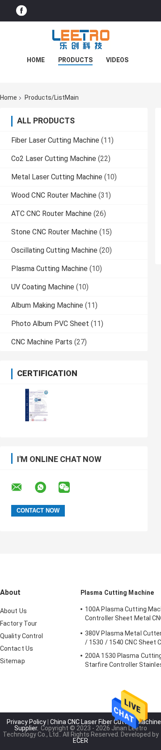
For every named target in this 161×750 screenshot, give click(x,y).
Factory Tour (18, 623)
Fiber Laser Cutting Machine (55, 140)
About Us (13, 610)
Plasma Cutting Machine (49, 268)
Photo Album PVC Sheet (50, 323)
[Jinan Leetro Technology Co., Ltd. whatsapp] (46, 487)
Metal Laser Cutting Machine (56, 177)
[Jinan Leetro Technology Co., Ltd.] (80, 39)
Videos (117, 60)
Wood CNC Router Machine (54, 195)
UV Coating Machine (42, 287)
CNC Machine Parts (41, 342)
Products (75, 60)
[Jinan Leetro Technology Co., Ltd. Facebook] (21, 11)
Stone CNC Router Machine (54, 232)
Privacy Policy (26, 721)
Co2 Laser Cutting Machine (53, 158)
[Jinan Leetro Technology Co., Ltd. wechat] (70, 487)
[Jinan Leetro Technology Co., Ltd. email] (22, 487)
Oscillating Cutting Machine (54, 250)
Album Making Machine (47, 305)
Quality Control (21, 636)
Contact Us (16, 648)
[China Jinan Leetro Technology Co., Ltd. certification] (37, 405)
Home (36, 60)
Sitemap (12, 661)
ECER (80, 740)
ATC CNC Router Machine (51, 213)
